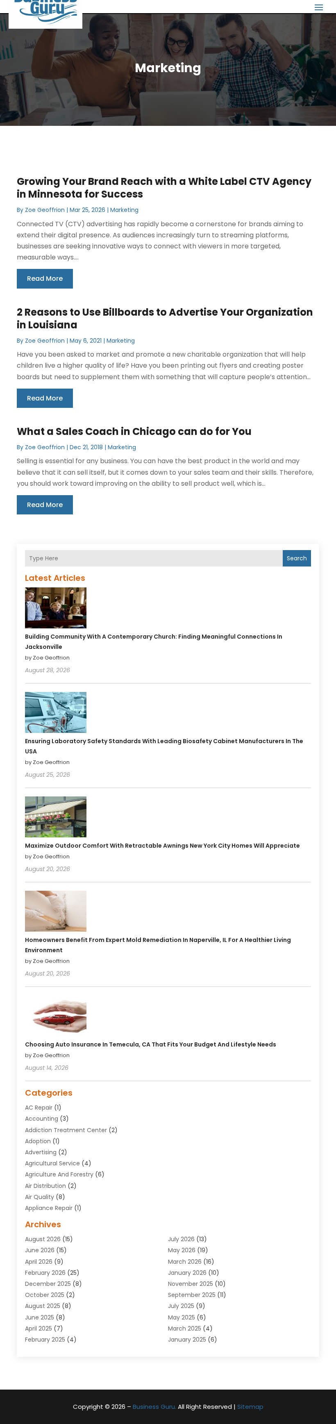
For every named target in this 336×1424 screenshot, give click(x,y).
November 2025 (190, 1284)
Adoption (38, 1141)
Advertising (41, 1152)
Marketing (124, 210)
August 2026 (43, 1239)
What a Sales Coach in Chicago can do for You (134, 431)
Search (297, 558)
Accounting (41, 1119)
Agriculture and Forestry (59, 1174)
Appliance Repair (49, 1208)
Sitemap (250, 1406)
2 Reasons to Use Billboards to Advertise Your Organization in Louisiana (165, 318)
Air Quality (39, 1197)
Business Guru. (154, 1406)
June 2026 (39, 1250)
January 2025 (187, 1339)
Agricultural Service (52, 1163)
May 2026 (181, 1250)
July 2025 (181, 1306)
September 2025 (192, 1295)
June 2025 (39, 1317)
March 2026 (185, 1262)
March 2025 (184, 1328)
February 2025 (45, 1339)
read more (45, 278)
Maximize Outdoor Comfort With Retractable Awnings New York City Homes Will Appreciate (162, 846)
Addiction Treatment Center (66, 1130)
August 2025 (42, 1306)
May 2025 (181, 1317)
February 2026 (45, 1273)
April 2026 (38, 1262)
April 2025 (38, 1328)
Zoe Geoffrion (45, 210)
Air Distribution (45, 1186)
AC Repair (38, 1107)
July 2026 (181, 1239)
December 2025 (48, 1284)
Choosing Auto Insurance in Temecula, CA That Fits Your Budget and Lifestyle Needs (150, 1044)
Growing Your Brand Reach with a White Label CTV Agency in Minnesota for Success (164, 188)
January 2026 (187, 1273)
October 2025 (44, 1295)
